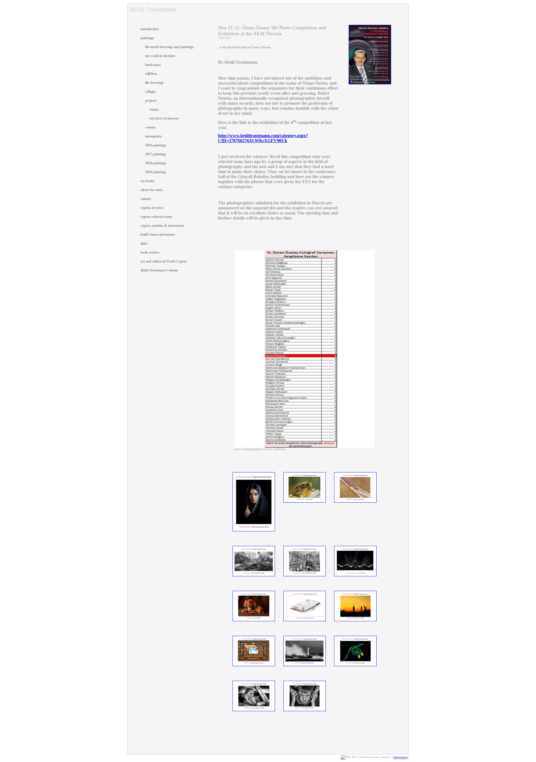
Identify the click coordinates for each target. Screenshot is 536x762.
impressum (401, 757)
